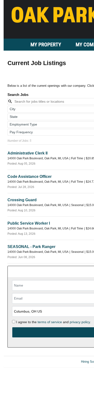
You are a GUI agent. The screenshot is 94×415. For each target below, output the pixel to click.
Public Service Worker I (28, 223)
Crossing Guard (22, 200)
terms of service (50, 322)
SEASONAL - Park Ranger (31, 247)
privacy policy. (80, 322)
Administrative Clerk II (27, 153)
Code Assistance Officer (29, 176)
